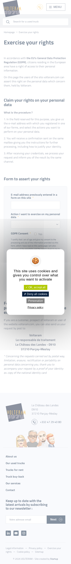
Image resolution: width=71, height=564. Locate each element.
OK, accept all (36, 287)
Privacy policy (35, 307)
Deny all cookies (36, 294)
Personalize (35, 300)
